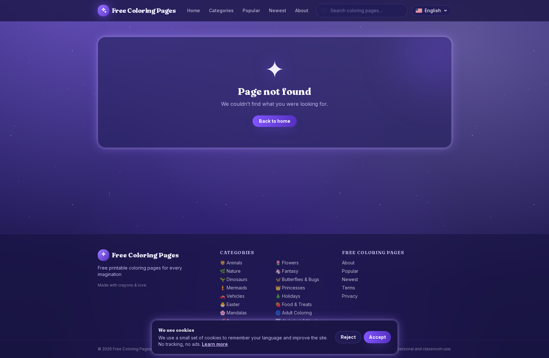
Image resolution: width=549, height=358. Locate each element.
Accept (377, 337)
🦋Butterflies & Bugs (297, 279)
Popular (251, 10)
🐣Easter (230, 304)
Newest (277, 10)
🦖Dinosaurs (233, 279)
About (301, 10)
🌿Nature (230, 271)
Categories (221, 10)
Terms (348, 287)
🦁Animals (231, 262)
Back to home (274, 121)
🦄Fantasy (286, 271)
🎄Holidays (287, 296)
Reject (348, 337)
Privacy (350, 296)
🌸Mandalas (233, 312)
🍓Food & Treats (293, 304)
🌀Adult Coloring (293, 312)
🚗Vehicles (232, 296)
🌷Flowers (287, 262)
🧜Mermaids (233, 287)
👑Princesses (290, 287)
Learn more (215, 344)
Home (193, 10)
